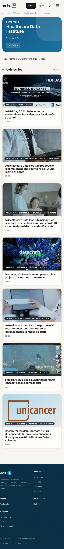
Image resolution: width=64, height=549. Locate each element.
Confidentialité (8, 543)
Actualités (38, 477)
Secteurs (38, 486)
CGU (19, 543)
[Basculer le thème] (50, 6)
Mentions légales (7, 526)
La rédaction (5, 517)
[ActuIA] (9, 5)
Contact (3, 521)
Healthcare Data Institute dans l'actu (24, 59)
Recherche (4, 504)
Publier (31, 5)
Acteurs (16, 13)
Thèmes (37, 481)
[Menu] (57, 5)
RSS (25, 543)
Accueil (6, 13)
